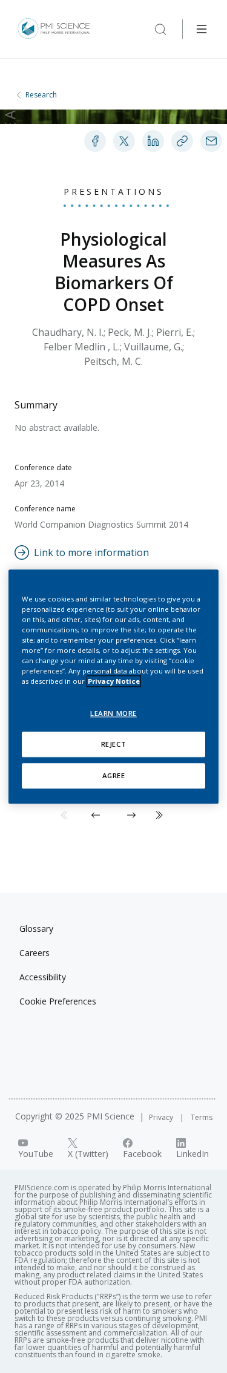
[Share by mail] (211, 141)
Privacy (162, 1117)
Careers (34, 952)
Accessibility (42, 977)
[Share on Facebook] (95, 141)
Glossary (36, 928)
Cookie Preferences (57, 1001)
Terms (201, 1117)
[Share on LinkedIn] (153, 141)
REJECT (113, 744)
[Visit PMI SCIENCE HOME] (54, 29)
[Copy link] (182, 141)
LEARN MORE (113, 713)
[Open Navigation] (201, 29)
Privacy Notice (114, 681)
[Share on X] (124, 141)
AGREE (113, 775)
